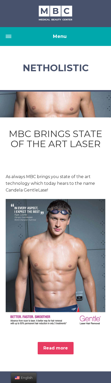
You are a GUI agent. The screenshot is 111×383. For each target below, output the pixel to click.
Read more (55, 348)
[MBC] (55, 13)
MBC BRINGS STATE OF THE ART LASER (55, 139)
